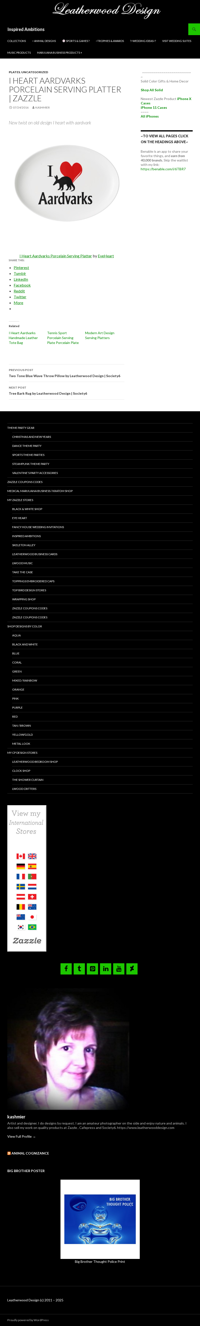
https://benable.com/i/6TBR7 (163, 169)
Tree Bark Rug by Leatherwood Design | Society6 (48, 390)
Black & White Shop (27, 509)
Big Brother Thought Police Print (100, 1261)
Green (17, 671)
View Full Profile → (21, 1136)
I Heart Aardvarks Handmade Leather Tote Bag (23, 338)
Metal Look (21, 743)
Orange (18, 689)
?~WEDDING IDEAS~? (143, 40)
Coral (17, 662)
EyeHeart (106, 255)
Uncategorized (34, 72)
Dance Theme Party (26, 446)
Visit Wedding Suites (176, 40)
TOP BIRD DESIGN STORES (29, 590)
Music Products (19, 52)
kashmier (42, 107)
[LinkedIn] (105, 968)
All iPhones (150, 116)
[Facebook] (66, 968)
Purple (17, 707)
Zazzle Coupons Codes (24, 482)
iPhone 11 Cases (154, 107)
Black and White (25, 644)
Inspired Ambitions (26, 29)
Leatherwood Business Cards (34, 554)
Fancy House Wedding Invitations (38, 527)
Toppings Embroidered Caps (33, 581)
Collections (16, 40)
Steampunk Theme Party (30, 464)
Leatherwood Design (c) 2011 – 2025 (35, 1300)
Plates (14, 72)
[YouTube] (118, 968)
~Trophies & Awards (110, 40)
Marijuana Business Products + (59, 52)
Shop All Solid (152, 90)
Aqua (16, 635)
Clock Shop (21, 771)
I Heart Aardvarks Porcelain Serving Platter (56, 255)
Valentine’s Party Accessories (35, 473)
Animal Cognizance (30, 1153)
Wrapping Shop (24, 599)
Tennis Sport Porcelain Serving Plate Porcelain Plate (63, 338)
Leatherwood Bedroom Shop (35, 761)
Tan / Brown (21, 725)
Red (15, 716)
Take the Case (22, 572)
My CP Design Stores (22, 752)
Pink (15, 698)
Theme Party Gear (20, 428)
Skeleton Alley (23, 545)
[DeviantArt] (132, 968)
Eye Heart (19, 518)
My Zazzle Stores (20, 500)
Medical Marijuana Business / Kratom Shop (40, 491)
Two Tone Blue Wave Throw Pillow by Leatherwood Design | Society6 (64, 373)
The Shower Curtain (27, 780)
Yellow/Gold (22, 734)
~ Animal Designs (44, 40)
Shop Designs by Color (24, 626)
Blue (16, 653)
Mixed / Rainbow (24, 680)
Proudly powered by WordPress (28, 1320)
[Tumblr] (79, 968)
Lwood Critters (24, 789)
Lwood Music (22, 563)
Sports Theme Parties (28, 455)
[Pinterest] (92, 968)
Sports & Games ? (77, 40)
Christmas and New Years (31, 437)
